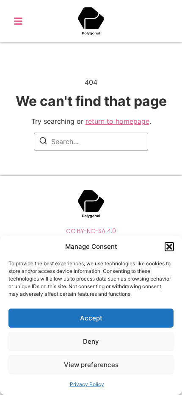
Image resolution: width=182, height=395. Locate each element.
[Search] (43, 142)
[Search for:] (91, 141)
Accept (91, 318)
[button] (169, 246)
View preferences (91, 365)
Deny (91, 341)
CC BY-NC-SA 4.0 (91, 231)
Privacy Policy (87, 384)
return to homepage (117, 121)
